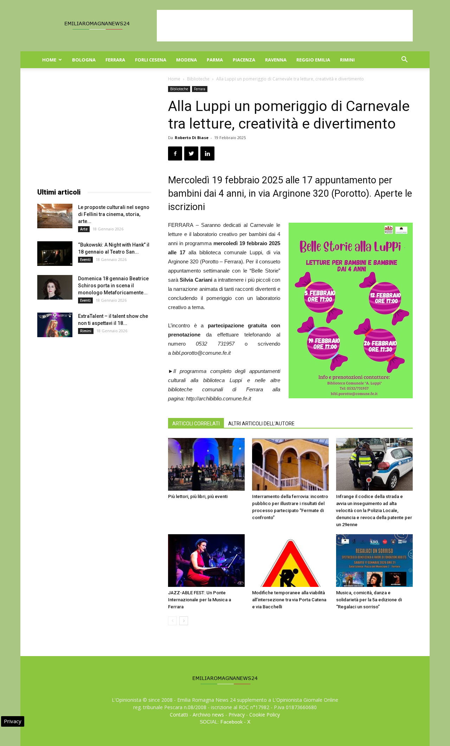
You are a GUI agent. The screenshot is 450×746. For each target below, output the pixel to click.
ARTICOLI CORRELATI (196, 423)
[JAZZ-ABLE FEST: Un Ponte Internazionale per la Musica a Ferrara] (206, 560)
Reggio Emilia (313, 60)
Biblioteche (198, 79)
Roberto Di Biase (191, 137)
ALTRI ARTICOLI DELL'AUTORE (261, 423)
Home (49, 60)
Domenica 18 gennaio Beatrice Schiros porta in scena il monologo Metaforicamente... (113, 285)
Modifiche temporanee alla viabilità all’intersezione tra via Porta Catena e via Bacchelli (289, 599)
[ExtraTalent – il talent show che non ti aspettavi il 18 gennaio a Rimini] (54, 325)
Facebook (231, 722)
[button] (404, 60)
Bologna (84, 60)
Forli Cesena (150, 60)
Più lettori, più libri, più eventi (197, 496)
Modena (186, 60)
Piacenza (244, 60)
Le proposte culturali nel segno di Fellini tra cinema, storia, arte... (113, 214)
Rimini (347, 60)
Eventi (85, 259)
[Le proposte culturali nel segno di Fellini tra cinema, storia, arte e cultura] (54, 216)
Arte (84, 229)
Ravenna (276, 60)
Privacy (237, 714)
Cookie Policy (264, 714)
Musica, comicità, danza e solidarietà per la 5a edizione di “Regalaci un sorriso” (369, 599)
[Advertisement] (285, 25)
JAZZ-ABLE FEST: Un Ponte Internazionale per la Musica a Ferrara (199, 599)
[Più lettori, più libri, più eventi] (206, 464)
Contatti (179, 714)
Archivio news (208, 714)
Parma (215, 60)
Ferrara (115, 60)
